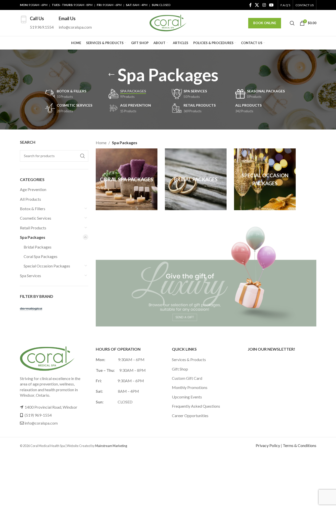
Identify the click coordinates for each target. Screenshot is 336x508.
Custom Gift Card (187, 378)
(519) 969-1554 (38, 415)
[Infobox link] (37, 23)
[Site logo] (168, 22)
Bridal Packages (37, 247)
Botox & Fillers (32, 208)
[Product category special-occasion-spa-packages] (265, 179)
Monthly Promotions (189, 387)
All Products (30, 199)
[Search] (292, 23)
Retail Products (33, 227)
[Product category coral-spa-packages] (126, 179)
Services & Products (189, 359)
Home (101, 142)
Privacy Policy (268, 445)
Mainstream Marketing (111, 446)
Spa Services (30, 275)
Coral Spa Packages (40, 256)
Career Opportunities (190, 415)
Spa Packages (32, 237)
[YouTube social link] (271, 5)
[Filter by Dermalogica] (36, 309)
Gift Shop (180, 369)
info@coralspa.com (41, 423)
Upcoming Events (187, 396)
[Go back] (111, 75)
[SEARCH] (82, 156)
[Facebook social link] (250, 5)
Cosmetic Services (35, 218)
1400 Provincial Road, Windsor (51, 407)
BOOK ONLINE (264, 23)
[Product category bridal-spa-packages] (196, 179)
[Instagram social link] (264, 5)
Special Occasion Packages (47, 265)
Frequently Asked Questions (196, 406)
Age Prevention (33, 189)
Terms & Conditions (299, 445)
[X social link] (257, 5)
